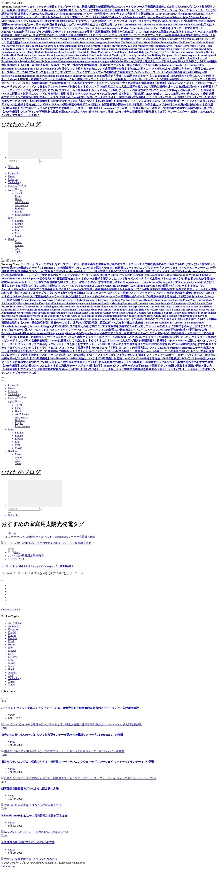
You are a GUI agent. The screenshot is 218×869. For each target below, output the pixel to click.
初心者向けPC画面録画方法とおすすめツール (67, 20)
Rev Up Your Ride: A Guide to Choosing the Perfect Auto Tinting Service (111, 28)
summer (19, 245)
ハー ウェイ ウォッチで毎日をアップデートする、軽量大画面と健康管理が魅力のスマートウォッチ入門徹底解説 (89, 6)
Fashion (17, 186)
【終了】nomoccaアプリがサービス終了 (117, 108)
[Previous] (2, 698)
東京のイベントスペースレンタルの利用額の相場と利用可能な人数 (166, 72)
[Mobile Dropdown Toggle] (21, 190)
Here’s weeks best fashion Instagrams (86, 42)
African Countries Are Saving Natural (42, 42)
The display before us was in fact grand (183, 48)
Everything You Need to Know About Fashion (133, 42)
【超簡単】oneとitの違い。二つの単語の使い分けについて (167, 93)
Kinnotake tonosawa (35, 75)
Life (17, 230)
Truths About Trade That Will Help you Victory (131, 52)
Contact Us (14, 173)
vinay (17, 552)
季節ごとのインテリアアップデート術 (146, 35)
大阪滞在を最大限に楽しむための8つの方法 (153, 13)
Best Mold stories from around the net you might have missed (46, 55)
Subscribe (13, 167)
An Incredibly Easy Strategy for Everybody (26, 45)
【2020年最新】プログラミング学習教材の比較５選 (32, 111)
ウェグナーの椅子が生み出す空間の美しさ (92, 24)
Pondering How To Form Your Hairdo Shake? (187, 42)
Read (11, 239)
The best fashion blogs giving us (70, 45)
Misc (17, 233)
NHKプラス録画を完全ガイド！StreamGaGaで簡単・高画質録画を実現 (73, 31)
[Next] (6, 698)
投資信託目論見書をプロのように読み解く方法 (32, 13)
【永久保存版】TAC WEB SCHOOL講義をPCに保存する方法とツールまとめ (164, 31)
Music (18, 242)
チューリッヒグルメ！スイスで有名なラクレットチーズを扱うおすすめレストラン (51, 86)
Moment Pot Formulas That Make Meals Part (76, 52)
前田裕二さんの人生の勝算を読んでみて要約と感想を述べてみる (141, 86)
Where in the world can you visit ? (52, 58)
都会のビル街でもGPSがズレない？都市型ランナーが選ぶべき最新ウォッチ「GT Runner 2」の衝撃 (62, 734)
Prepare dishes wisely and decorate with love (162, 58)
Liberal (19, 226)
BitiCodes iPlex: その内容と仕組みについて (138, 61)
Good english (73, 75)
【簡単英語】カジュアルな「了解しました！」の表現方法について (116, 90)
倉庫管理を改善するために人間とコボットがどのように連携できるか (147, 68)
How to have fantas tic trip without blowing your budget (104, 58)
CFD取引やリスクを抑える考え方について (79, 68)
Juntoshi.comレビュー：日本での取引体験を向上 (36, 24)
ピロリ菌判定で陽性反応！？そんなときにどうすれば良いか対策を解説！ (87, 93)
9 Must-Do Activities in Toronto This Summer (172, 65)
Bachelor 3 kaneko (12, 75)
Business (20, 208)
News (13, 190)
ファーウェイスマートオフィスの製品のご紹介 (96, 72)
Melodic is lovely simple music (98, 48)
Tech (17, 248)
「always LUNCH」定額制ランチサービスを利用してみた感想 (45, 79)
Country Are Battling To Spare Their (158, 55)
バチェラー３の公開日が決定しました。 (167, 79)
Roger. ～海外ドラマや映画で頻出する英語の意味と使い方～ (178, 108)
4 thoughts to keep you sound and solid (138, 48)
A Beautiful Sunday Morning (105, 45)
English (19, 211)
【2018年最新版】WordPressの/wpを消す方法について (62, 100)
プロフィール (67, 90)
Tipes (18, 251)
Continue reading (10, 609)
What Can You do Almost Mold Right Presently (109, 55)
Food (18, 196)
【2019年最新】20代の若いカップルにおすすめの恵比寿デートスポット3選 (47, 108)
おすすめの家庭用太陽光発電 (26, 555)
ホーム (12, 533)
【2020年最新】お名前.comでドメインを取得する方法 (127, 100)
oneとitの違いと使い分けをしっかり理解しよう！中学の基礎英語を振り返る (110, 111)
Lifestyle (13, 179)
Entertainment (22, 214)
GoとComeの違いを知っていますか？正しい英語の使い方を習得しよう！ (110, 97)
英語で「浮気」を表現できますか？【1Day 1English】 (138, 75)
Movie (18, 236)
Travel (18, 193)
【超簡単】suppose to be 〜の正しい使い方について (185, 82)
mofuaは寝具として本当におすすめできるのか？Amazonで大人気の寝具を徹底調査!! (102, 82)
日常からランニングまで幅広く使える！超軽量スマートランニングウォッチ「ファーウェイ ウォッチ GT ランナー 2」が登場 (77, 761)
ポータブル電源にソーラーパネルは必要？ (84, 17)
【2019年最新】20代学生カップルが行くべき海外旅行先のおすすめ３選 (169, 104)
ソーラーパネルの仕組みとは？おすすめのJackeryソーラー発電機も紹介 (93, 38)
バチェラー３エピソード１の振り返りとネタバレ (113, 79)
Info (10, 217)
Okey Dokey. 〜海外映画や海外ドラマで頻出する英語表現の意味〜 (85, 104)
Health (18, 199)
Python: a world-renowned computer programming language (76, 61)
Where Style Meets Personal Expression (133, 17)
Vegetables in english (93, 75)
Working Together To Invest (25, 61)
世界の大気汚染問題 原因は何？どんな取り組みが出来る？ (109, 65)
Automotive (21, 205)
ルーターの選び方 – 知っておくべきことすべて (39, 72)
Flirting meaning (56, 75)
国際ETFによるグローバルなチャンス (99, 35)
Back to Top (8, 866)
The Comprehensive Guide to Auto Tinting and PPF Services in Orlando (159, 24)
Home (11, 176)
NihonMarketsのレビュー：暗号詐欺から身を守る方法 (94, 13)
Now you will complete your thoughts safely (147, 45)
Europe (19, 223)
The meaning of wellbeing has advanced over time (52, 48)
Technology (14, 182)
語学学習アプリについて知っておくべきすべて (123, 20)
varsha (11, 714)
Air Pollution (22, 202)
